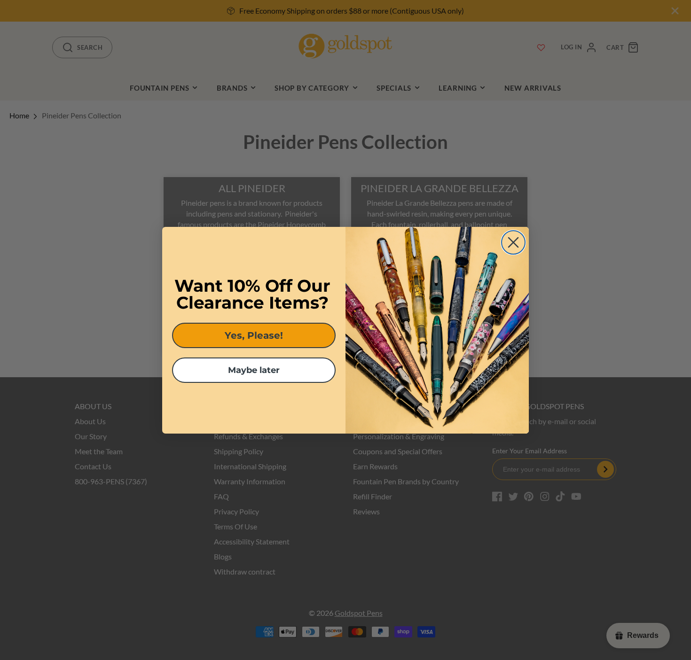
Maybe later (254, 370)
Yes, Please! (254, 335)
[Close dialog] (513, 242)
